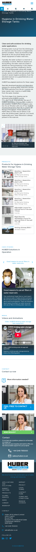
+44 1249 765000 (20, 451)
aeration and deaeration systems (17, 86)
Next (32, 262)
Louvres (27, 89)
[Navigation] (32, 3)
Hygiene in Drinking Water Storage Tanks (17, 12)
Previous (3, 262)
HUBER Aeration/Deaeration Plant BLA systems (17, 107)
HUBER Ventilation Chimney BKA (13, 102)
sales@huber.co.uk (20, 456)
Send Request (10, 432)
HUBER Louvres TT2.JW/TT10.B (13, 99)
